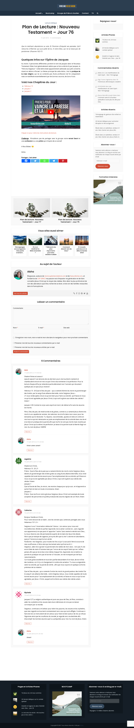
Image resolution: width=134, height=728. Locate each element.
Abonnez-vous (103, 166)
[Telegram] (53, 161)
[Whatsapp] (44, 161)
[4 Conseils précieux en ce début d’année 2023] (82, 240)
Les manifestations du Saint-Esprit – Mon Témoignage (108, 88)
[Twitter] (35, 161)
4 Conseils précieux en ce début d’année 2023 (82, 250)
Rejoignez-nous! (108, 21)
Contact (85, 13)
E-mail (41, 328)
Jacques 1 (27, 89)
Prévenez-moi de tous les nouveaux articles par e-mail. (35, 347)
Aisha (29, 439)
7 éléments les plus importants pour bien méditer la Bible (51, 251)
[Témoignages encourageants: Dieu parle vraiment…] (20, 240)
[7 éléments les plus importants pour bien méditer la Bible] (51, 240)
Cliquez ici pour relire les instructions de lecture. (39, 133)
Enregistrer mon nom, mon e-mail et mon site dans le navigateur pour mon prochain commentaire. (51, 337)
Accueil (38, 13)
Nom (15, 328)
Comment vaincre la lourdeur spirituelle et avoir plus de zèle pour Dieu (109, 100)
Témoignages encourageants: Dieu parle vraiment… (20, 250)
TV (93, 13)
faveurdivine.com (76, 276)
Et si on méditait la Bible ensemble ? (35, 250)
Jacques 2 (27, 91)
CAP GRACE (41, 278)
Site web (66, 328)
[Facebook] (26, 161)
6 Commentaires (55, 38)
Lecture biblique (51, 23)
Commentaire (18, 308)
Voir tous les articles (20, 293)
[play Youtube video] (50, 112)
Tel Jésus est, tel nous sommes (31, 693)
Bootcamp (50, 13)
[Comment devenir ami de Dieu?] (66, 240)
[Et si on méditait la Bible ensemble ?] (35, 240)
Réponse (27, 432)
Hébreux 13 (28, 86)
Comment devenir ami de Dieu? (66, 249)
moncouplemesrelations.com (55, 276)
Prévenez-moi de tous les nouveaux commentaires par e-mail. (37, 343)
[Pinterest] (62, 161)
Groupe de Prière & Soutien (68, 13)
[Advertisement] (51, 179)
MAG (26, 370)
